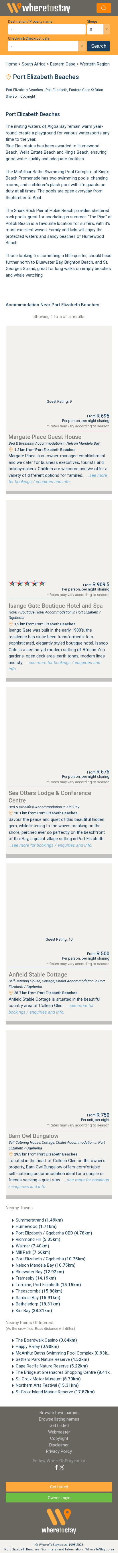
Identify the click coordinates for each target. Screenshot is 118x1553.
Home (11, 64)
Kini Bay (34, 1310)
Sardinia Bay (38, 1297)
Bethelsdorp (38, 1304)
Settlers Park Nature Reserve (52, 1359)
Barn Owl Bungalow (33, 1136)
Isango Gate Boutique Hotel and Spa (56, 605)
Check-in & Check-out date (29, 38)
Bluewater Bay (40, 1271)
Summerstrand (39, 1220)
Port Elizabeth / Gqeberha (51, 1258)
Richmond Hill (38, 1239)
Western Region (95, 64)
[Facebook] (56, 1467)
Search (98, 46)
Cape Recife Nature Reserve (52, 1366)
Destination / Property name (30, 22)
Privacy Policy (59, 1451)
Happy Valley (37, 1346)
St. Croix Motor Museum (48, 1379)
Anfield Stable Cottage (38, 974)
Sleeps (92, 22)
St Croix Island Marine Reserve (55, 1391)
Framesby (36, 1278)
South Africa (34, 64)
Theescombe (39, 1291)
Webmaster (59, 1432)
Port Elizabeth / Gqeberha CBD (54, 1233)
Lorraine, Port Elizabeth (48, 1284)
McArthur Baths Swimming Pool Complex (64, 1353)
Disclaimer (59, 1445)
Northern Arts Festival (47, 1385)
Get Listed (59, 1425)
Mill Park (33, 1252)
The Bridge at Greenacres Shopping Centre (65, 1372)
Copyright (27, 96)
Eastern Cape (62, 64)
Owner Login (59, 1498)
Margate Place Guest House (45, 436)
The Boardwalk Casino (46, 1340)
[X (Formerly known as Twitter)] (61, 1467)
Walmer (32, 1246)
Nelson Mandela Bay (46, 1265)
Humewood (36, 1226)
